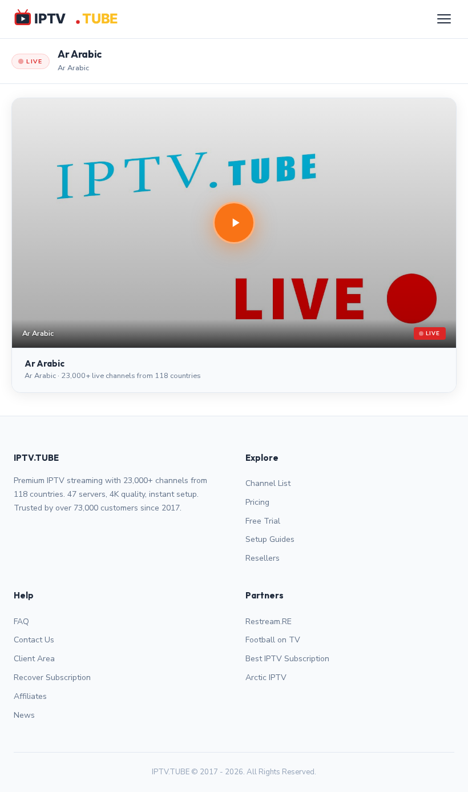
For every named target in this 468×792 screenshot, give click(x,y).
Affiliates (30, 696)
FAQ (21, 621)
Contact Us (34, 639)
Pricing (257, 502)
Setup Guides (269, 539)
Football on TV (272, 639)
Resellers (262, 558)
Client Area (34, 658)
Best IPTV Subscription (287, 658)
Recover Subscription (52, 677)
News (24, 715)
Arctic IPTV (266, 677)
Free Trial (262, 521)
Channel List (268, 483)
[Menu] (444, 19)
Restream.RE (268, 621)
